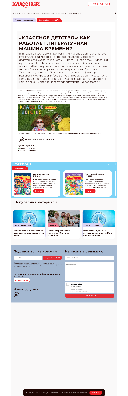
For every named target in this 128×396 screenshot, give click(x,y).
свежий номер (47, 13)
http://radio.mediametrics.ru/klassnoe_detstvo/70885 (80, 133)
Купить (38, 191)
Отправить (90, 295)
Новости (53, 225)
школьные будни (30, 13)
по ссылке (53, 99)
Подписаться (52, 257)
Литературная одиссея (24, 20)
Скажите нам (21, 280)
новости (16, 13)
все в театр (61, 13)
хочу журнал (100, 4)
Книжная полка (75, 13)
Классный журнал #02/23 (49, 20)
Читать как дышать (23, 225)
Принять (95, 393)
